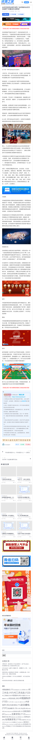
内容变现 (15, 705)
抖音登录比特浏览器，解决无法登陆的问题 (13, 680)
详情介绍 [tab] (6, 14)
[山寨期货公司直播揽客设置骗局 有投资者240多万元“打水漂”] (8, 526)
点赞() (28, 444)
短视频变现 (13, 719)
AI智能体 (16, 695)
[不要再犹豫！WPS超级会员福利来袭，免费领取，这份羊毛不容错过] (8, 508)
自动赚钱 (15, 722)
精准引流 (8, 722)
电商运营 (14, 717)
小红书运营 (23, 708)
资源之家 (16, 733)
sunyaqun (7, 444)
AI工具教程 (6, 695)
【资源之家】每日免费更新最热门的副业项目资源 (15, 28)
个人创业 (16, 702)
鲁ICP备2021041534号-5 (10, 734)
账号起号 (12, 724)
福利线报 (12, 11)
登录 (27, 2)
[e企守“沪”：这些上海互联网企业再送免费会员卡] (24, 471)
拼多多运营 (18, 711)
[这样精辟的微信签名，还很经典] (8, 490)
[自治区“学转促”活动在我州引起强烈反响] (24, 526)
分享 (18, 444)
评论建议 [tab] (21, 14)
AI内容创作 (17, 689)
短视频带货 (24, 719)
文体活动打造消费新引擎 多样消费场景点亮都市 (24, 498)
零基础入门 (10, 726)
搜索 (3, 650)
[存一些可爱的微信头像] (24, 508)
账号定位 (7, 724)
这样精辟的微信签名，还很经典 (8, 498)
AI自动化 (14, 698)
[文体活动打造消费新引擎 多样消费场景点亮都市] (24, 490)
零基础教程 (20, 726)
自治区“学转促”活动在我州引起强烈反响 (24, 534)
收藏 (23, 444)
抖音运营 (10, 711)
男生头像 (20, 514)
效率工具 (8, 714)
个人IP (10, 702)
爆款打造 (6, 717)
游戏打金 (28, 714)
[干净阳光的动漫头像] (8, 471)
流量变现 (18, 714)
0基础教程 (7, 689)
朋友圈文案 (5, 496)
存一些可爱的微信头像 (23, 515)
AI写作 (25, 690)
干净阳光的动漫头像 (6, 479)
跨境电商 (27, 724)
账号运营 (19, 724)
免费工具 (22, 702)
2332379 (24, 401)
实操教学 (12, 708)
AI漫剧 (24, 695)
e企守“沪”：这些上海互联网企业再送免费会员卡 (24, 480)
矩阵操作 (20, 717)
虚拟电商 (20, 722)
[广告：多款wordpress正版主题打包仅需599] (16, 440)
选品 (4, 726)
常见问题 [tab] (14, 14)
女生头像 (4, 477)
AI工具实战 (22, 692)
